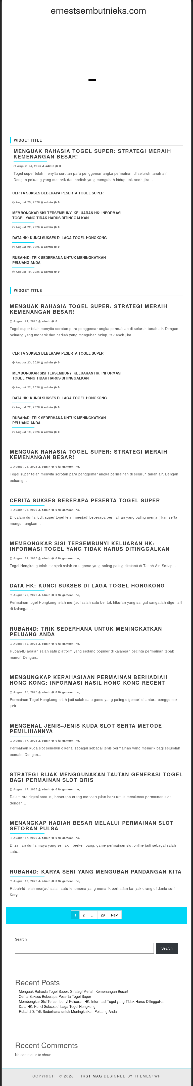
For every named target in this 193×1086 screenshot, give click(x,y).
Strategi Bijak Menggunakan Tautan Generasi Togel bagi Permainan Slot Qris (96, 777)
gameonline (70, 466)
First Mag (90, 1075)
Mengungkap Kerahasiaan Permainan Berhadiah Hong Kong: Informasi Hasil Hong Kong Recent (88, 679)
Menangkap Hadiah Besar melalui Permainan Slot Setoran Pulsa (92, 825)
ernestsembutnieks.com (98, 10)
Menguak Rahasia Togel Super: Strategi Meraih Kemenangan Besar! (92, 153)
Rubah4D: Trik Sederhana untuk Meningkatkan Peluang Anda (86, 631)
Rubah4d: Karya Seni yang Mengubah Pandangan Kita (96, 871)
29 (103, 914)
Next (114, 914)
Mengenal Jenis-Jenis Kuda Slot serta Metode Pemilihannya (86, 728)
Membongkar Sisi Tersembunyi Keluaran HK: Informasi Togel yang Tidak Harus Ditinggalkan (66, 215)
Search (21, 939)
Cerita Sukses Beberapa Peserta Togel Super (58, 192)
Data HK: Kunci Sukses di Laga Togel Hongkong (59, 237)
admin (49, 166)
